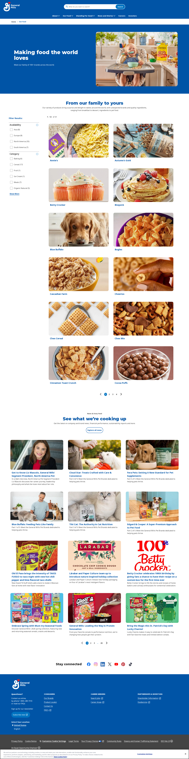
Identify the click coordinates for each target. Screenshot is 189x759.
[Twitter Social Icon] (109, 664)
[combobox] (91, 6)
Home (13, 22)
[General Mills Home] (12, 6)
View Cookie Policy (60, 757)
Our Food (22, 22)
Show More (14, 194)
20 (101, 643)
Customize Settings (144, 754)
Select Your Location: (20, 722)
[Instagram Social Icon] (95, 664)
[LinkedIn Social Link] (102, 664)
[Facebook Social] (88, 664)
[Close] (185, 753)
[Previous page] (101, 394)
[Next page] (121, 394)
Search (120, 7)
